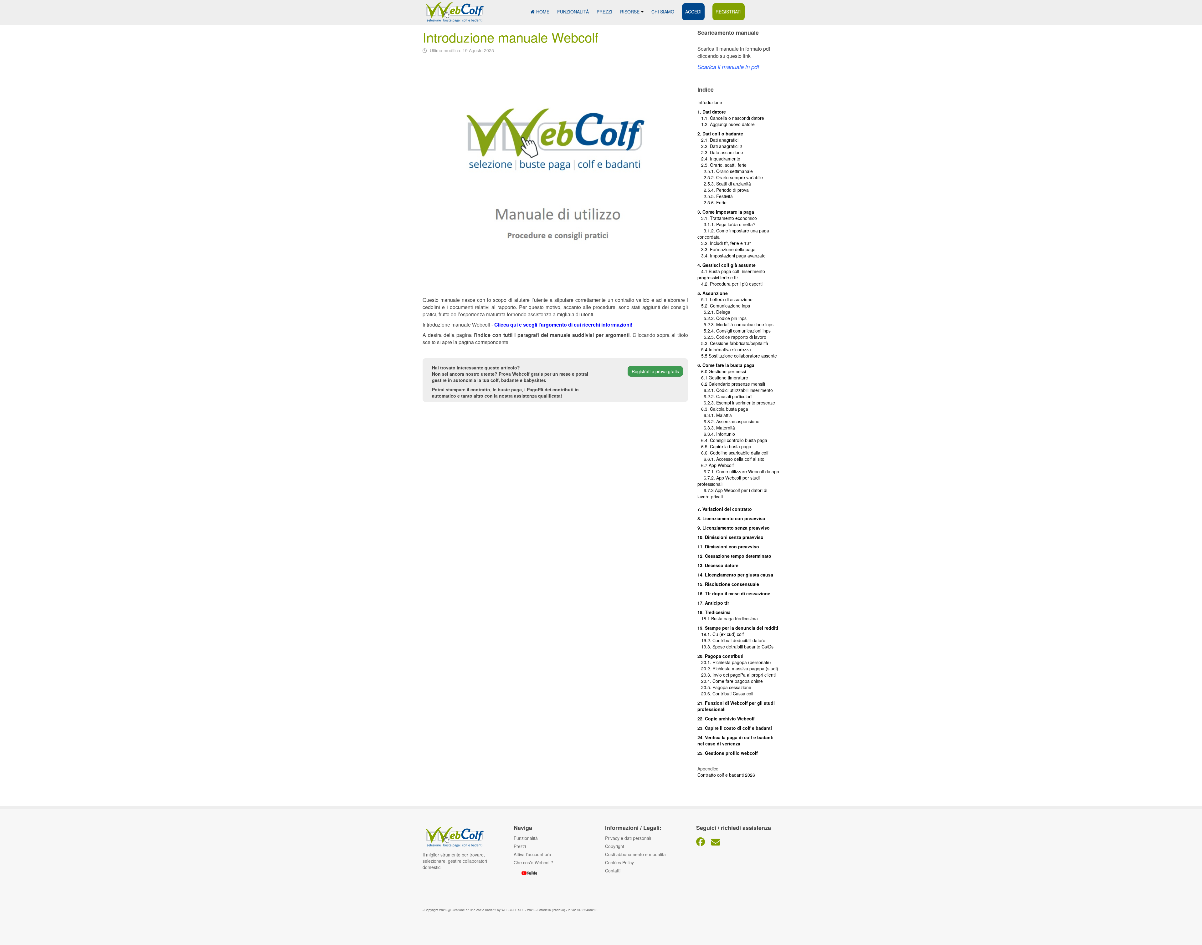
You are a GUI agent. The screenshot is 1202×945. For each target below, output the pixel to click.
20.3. (704, 675)
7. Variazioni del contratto (724, 509)
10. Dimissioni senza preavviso (730, 537)
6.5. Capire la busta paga (724, 446)
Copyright (614, 846)
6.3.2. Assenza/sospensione (728, 421)
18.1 (704, 618)
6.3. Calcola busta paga (722, 409)
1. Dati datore (711, 112)
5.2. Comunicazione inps (723, 305)
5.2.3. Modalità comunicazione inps (735, 324)
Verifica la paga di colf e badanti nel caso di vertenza (735, 740)
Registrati (729, 11)
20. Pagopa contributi (720, 656)
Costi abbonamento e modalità (635, 854)
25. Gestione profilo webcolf (727, 753)
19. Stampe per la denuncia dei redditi (737, 628)
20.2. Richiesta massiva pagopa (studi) (737, 668)
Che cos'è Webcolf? (533, 862)
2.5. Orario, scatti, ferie (722, 165)
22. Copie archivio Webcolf (726, 718)
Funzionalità (573, 11)
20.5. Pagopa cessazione (724, 687)
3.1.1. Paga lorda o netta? (726, 224)
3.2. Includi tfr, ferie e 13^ (724, 243)
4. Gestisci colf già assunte (726, 265)
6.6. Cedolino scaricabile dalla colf (732, 453)
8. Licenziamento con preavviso (731, 518)
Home (542, 11)
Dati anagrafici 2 (726, 146)
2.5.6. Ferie (712, 202)
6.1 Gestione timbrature (724, 377)
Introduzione (709, 102)
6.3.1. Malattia (714, 415)
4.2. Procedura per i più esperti (730, 284)
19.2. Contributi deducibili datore (731, 640)
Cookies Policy (619, 862)
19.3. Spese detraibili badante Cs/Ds (735, 646)
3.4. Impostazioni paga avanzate (731, 255)
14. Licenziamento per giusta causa (735, 575)
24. (701, 737)
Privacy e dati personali (628, 838)
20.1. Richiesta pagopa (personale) (734, 662)
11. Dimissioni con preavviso (728, 546)
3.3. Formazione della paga (726, 249)
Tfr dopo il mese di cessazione (737, 593)
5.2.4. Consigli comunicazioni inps (737, 331)
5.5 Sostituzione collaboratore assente (737, 356)
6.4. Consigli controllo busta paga (732, 440)
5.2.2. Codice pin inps (722, 318)
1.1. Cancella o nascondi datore (730, 118)
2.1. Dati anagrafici (717, 140)
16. (701, 593)
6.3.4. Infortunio (716, 434)
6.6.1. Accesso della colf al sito (730, 459)
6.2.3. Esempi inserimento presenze (736, 402)
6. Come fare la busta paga (725, 365)
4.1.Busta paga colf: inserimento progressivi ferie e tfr (731, 274)
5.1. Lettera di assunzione (725, 299)
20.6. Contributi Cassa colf (725, 693)
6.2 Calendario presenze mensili (731, 384)
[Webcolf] (454, 8)
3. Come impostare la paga (725, 212)
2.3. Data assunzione (720, 152)
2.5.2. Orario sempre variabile (730, 177)
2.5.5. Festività (715, 196)
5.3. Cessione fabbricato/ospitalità (732, 343)
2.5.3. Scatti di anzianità (724, 183)
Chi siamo (662, 11)
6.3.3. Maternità (716, 427)
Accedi (693, 11)
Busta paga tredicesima (734, 618)
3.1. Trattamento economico (727, 218)
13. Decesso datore (717, 565)
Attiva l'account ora (532, 854)
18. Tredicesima (714, 612)
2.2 (703, 146)
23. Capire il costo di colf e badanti (734, 728)
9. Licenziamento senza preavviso (733, 528)
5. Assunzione (712, 293)
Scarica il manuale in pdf (728, 67)
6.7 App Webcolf (717, 465)
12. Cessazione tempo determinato (734, 556)
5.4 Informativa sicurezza (724, 349)
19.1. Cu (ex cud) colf (720, 634)
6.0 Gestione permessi (723, 371)
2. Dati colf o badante (720, 133)
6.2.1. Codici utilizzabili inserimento (735, 390)
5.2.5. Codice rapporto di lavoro (735, 337)
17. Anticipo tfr (713, 603)
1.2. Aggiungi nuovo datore (728, 124)
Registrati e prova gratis (655, 371)
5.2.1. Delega (713, 312)
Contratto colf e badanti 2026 (726, 775)
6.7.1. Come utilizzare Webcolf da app (741, 471)
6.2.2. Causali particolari (724, 396)
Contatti (612, 870)
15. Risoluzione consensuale (728, 584)
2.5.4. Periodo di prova (723, 190)
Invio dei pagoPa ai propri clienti (744, 675)
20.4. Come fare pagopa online (730, 681)
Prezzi (604, 11)
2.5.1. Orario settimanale (725, 171)
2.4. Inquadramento (718, 158)
